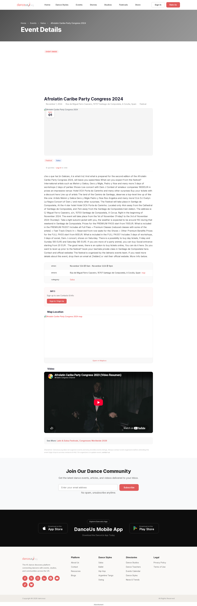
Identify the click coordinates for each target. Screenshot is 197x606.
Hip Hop (102, 571)
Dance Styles (62, 4)
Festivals (123, 4)
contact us (106, 452)
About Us (75, 562)
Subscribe (129, 487)
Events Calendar (133, 571)
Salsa (43, 23)
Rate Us (173, 5)
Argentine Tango (105, 575)
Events (79, 4)
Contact (74, 567)
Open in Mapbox (99, 360)
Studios (108, 4)
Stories (93, 4)
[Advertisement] (98, 75)
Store (137, 4)
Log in (58, 168)
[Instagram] (37, 578)
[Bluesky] (31, 584)
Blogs (73, 575)
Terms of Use (160, 567)
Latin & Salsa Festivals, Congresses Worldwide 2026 (82, 441)
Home (47, 4)
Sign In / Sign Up (57, 301)
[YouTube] (57, 578)
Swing (101, 580)
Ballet (100, 567)
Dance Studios (132, 562)
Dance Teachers (133, 567)
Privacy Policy (160, 562)
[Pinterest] (50, 578)
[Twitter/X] (31, 578)
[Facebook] (24, 578)
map (143, 273)
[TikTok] (24, 584)
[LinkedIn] (44, 578)
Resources (76, 571)
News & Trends (133, 580)
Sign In (158, 5)
